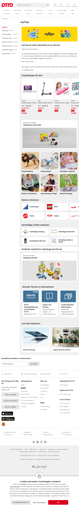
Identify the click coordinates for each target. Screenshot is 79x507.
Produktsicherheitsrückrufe (27, 451)
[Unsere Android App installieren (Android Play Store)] (8, 419)
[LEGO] (57, 207)
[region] (39, 491)
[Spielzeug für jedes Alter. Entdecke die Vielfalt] (49, 134)
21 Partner (23, 484)
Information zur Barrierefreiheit (58, 449)
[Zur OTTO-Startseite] (7, 5)
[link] (3, 424)
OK (58, 502)
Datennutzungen (15, 486)
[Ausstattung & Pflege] (49, 185)
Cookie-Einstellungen (15, 449)
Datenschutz (33, 449)
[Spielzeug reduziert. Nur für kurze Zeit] (49, 267)
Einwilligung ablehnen (21, 502)
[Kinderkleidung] (30, 162)
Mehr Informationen (39, 502)
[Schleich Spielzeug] (57, 216)
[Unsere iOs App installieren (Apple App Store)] (7, 413)
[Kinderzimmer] (49, 162)
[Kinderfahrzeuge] (68, 185)
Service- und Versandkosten (50, 455)
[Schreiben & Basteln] (68, 162)
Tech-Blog (43, 409)
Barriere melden (10, 407)
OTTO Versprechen (54, 451)
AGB (26, 449)
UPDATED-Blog (45, 406)
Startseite (5, 18)
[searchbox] (30, 5)
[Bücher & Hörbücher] (30, 185)
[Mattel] (33, 216)
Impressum (42, 449)
